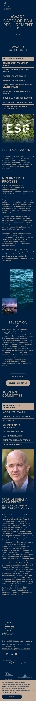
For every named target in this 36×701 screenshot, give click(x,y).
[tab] (18, 59)
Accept (12, 697)
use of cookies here (9, 693)
